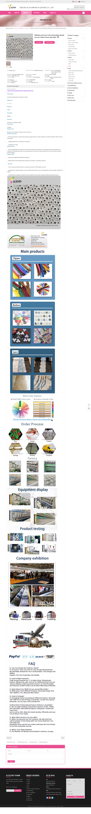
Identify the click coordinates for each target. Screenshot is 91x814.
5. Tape (69, 68)
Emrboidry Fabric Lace (22, 742)
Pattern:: (9, 82)
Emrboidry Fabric (33, 742)
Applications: (47, 74)
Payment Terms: (48, 70)
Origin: (8, 79)
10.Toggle (69, 92)
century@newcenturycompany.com (77, 9)
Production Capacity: (30, 70)
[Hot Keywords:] (83, 13)
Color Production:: (48, 81)
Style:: (27, 81)
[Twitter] (55, 798)
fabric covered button (73, 42)
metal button (71, 44)
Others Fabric (71, 53)
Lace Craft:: (28, 82)
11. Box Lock (70, 95)
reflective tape (71, 76)
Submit (11, 761)
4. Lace (69, 66)
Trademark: (9, 77)
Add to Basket (49, 42)
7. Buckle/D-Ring (71, 85)
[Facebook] (47, 798)
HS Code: (28, 79)
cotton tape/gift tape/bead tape (75, 70)
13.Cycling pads (71, 100)
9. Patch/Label (70, 90)
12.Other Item (70, 97)
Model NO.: (9, 74)
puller (69, 63)
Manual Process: (29, 74)
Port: (8, 70)
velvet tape (70, 80)
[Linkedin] (52, 798)
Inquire (39, 42)
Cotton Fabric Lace (11, 742)
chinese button (71, 40)
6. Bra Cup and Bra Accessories (75, 83)
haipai (62, 806)
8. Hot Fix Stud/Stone (72, 88)
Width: (27, 75)
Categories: (9, 75)
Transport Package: (30, 77)
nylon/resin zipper (72, 61)
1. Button (69, 38)
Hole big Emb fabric (43, 742)
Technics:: (9, 81)
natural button (71, 46)
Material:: (46, 79)
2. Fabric (69, 50)
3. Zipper (69, 57)
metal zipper (71, 59)
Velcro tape (71, 78)
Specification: (47, 77)
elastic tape (71, 72)
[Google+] (50, 798)
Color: (46, 75)
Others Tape (71, 74)
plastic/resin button (72, 48)
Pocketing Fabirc (72, 55)
